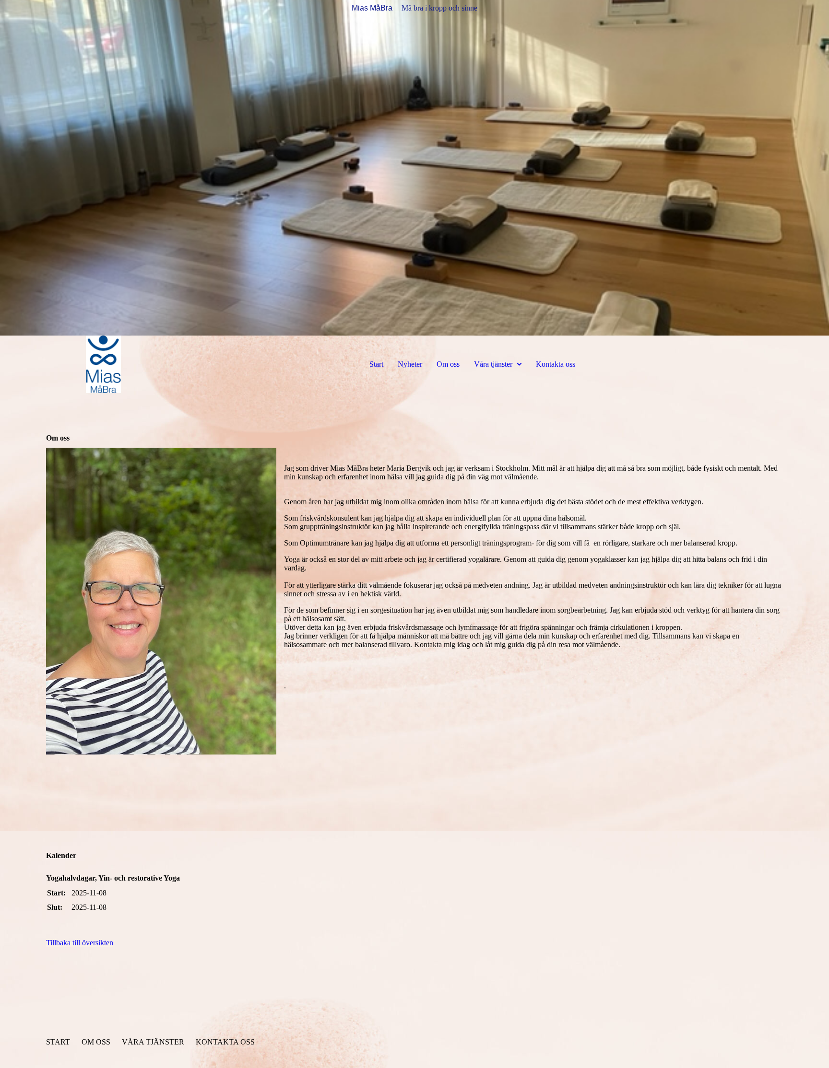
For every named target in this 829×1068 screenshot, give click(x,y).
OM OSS (96, 1042)
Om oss (448, 364)
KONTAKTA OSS (225, 1042)
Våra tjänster (493, 364)
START (58, 1042)
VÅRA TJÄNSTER (153, 1042)
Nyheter (410, 364)
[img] (414, 168)
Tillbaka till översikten (79, 943)
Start (376, 364)
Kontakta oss (555, 364)
